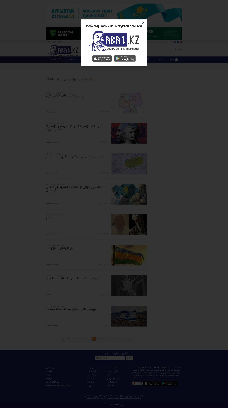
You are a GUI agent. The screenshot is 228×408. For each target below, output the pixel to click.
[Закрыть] (144, 23)
